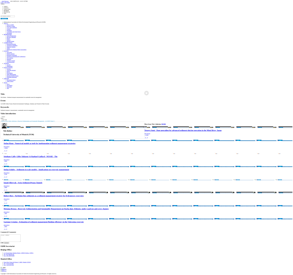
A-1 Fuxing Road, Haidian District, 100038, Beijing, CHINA (18, 253)
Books (8, 71)
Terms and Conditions (62, 273)
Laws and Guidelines (12, 27)
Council (9, 29)
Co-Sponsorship (10, 62)
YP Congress (10, 58)
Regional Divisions (11, 44)
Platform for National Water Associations (16, 49)
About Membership (11, 36)
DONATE (4, 18)
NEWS (5, 82)
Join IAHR (7, 2)
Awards (8, 64)
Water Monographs (11, 74)
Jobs (8, 88)
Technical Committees (12, 45)
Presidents (9, 30)
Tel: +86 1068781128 (9, 254)
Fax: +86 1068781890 (9, 255)
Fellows (9, 40)
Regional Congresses (12, 55)
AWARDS (6, 63)
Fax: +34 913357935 (9, 265)
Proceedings (10, 73)
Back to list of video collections (9, 121)
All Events (9, 52)
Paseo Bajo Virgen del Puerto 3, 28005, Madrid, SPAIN (17, 262)
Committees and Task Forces (14, 31)
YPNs (8, 48)
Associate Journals (11, 70)
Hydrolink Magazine (12, 77)
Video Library (10, 81)
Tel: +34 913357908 (9, 263)
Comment (6, 242)
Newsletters (9, 85)
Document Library (11, 80)
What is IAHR (10, 24)
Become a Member (11, 37)
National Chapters (11, 47)
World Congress (10, 53)
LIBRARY (6, 78)
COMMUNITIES (8, 42)
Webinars (9, 59)
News (8, 84)
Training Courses (11, 60)
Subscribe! (9, 87)
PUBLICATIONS (8, 67)
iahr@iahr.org (5, 1)
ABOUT (6, 23)
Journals (9, 69)
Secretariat (9, 33)
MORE (163, 124)
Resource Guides (11, 26)
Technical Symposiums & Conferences (16, 56)
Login (2, 2)
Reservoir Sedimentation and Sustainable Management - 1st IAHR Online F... (36, 121)
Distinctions (9, 66)
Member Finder (10, 41)
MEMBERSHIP (8, 34)
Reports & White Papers (12, 75)
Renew (8, 38)
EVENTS (6, 51)
